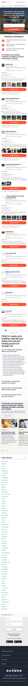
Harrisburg (4, 567)
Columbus (4, 560)
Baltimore (4, 517)
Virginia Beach (5, 602)
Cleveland (4, 557)
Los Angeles (5, 473)
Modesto (4, 475)
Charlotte (4, 545)
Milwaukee (4, 609)
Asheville (4, 543)
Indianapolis (5, 510)
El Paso (3, 585)
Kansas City (5, 531)
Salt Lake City (5, 595)
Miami (3, 499)
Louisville (4, 513)
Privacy (6, 676)
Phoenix (4, 463)
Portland (4, 564)
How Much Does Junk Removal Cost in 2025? (9, 433)
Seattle (3, 604)
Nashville (4, 578)
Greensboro (5, 548)
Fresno (3, 468)
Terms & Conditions (22, 678)
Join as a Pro (19, 2)
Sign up (14, 629)
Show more (24, 113)
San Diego (4, 480)
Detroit (3, 522)
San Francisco (5, 482)
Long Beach (5, 471)
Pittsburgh (4, 571)
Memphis (4, 576)
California (10, 676)
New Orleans (5, 515)
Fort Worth (4, 588)
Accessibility (20, 676)
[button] (4, 84)
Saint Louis (4, 534)
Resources (4, 659)
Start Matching (14, 29)
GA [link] (6, 5)
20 (22, 330)
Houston (4, 590)
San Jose (4, 485)
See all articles (7, 416)
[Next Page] (25, 330)
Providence (5, 574)
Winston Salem (6, 552)
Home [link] (3, 5)
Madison (4, 606)
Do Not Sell (15, 676)
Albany (3, 538)
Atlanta (3, 506)
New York (4, 541)
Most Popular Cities (6, 615)
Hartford (4, 489)
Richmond (4, 599)
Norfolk (3, 597)
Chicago (4, 508)
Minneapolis (5, 527)
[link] (14, 67)
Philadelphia (5, 569)
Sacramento (5, 478)
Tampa (3, 503)
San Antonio (5, 592)
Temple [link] (10, 5)
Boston (3, 520)
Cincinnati (4, 555)
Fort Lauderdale (6, 494)
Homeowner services (7, 651)
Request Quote (14, 89)
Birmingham (5, 461)
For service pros (6, 655)
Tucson (3, 466)
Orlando (4, 501)
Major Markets (7, 458)
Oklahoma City (5, 562)
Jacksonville (5, 496)
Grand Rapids (5, 524)
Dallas (3, 583)
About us (4, 664)
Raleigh (4, 550)
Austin (3, 581)
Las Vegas (4, 536)
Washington (5, 492)
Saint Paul (4, 529)
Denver (3, 487)
